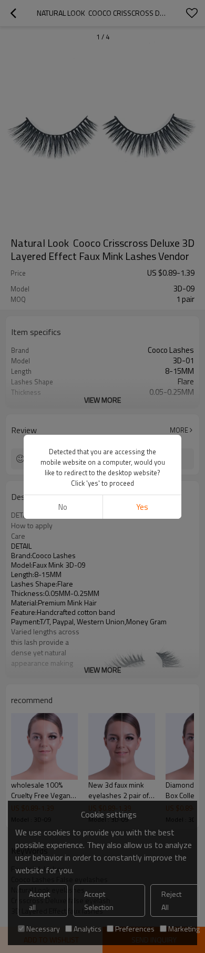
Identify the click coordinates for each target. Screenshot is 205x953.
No (62, 507)
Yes (142, 507)
